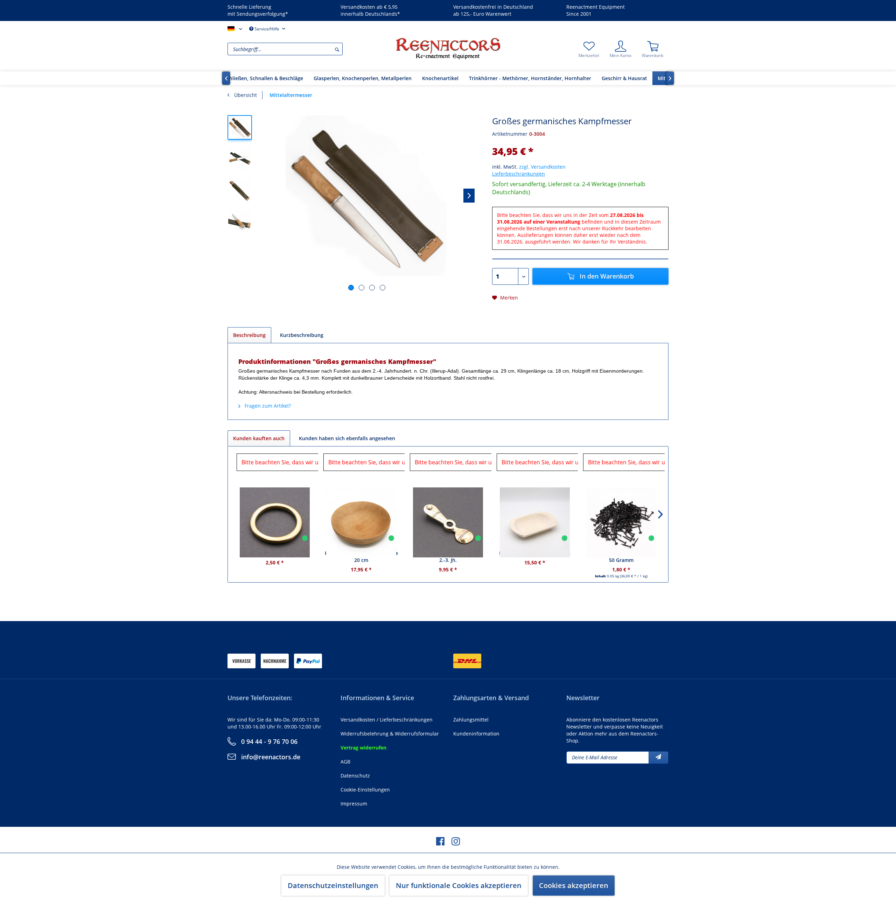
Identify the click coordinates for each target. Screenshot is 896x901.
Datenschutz (355, 775)
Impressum (354, 803)
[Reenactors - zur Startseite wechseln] (448, 48)
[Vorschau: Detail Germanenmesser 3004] (239, 222)
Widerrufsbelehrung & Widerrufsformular (390, 733)
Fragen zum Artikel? (267, 405)
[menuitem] (309, 49)
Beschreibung (249, 335)
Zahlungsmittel (471, 719)
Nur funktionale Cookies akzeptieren (459, 885)
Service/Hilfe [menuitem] (266, 29)
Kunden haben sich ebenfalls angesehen (347, 438)
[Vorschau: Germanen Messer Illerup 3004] (239, 159)
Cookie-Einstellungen (365, 789)
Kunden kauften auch (259, 438)
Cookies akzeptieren (573, 885)
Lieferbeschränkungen (518, 173)
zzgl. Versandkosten (542, 166)
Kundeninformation (476, 733)
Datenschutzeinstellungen (333, 885)
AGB (345, 761)
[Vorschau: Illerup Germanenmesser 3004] (239, 190)
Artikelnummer (509, 134)
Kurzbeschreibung (301, 335)
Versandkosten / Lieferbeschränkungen (387, 719)
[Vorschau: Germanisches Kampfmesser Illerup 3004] (239, 127)
